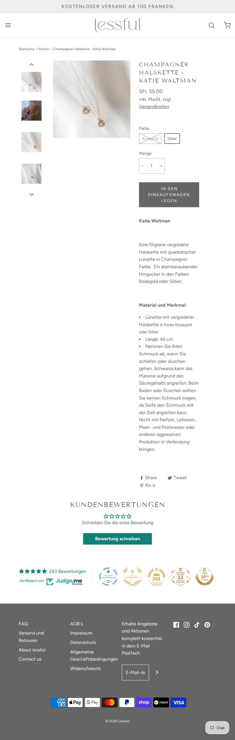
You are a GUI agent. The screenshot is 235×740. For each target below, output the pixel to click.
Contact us (30, 659)
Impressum (81, 633)
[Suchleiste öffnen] (211, 25)
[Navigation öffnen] (8, 25)
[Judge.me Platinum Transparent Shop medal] (108, 576)
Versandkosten (154, 106)
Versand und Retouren (31, 636)
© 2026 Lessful (117, 721)
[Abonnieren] (157, 672)
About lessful (32, 650)
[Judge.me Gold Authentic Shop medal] (132, 576)
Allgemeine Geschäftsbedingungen (94, 655)
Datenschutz (83, 642)
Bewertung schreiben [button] (117, 538)
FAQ (23, 624)
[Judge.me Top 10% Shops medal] (204, 576)
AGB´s (76, 624)
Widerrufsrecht (85, 668)
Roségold (150, 138)
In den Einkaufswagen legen (169, 194)
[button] (31, 64)
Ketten (43, 49)
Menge (145, 153)
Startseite (26, 49)
